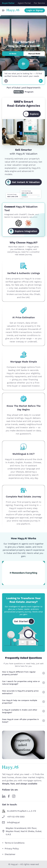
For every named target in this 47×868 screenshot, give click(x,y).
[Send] (41, 81)
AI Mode (12, 54)
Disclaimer (10, 854)
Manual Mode (34, 54)
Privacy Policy (12, 848)
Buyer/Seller (8, 3)
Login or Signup (35, 10)
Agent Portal (24, 3)
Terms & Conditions (14, 843)
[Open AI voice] (23, 63)
